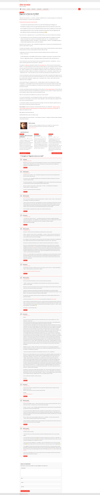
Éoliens (28, 307)
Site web (22, 486)
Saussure (24, 450)
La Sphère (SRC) (45, 9)
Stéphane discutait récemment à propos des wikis (28, 22)
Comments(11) (37, 15)
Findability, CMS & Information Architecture (26, 136)
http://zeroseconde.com (32, 127)
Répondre (25, 167)
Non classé (22, 12)
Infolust (50, 135)
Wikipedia (27, 65)
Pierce (52, 448)
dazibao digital (53, 299)
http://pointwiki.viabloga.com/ (28, 394)
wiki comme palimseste (36, 299)
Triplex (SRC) (39, 9)
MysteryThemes (25, 493)
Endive (34, 246)
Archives (28, 9)
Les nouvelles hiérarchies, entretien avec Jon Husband (47, 108)
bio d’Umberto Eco (43, 65)
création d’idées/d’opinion (50, 89)
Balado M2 (33, 9)
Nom (22, 478)
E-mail (22, 482)
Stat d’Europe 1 (37, 135)
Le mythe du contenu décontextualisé (57, 153)
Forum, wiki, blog (23, 153)
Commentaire (23, 468)
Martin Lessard (30, 15)
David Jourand (25, 171)
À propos (23, 9)
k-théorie (27, 254)
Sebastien (25, 159)
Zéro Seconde (25, 5)
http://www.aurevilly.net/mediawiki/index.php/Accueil (31, 271)
